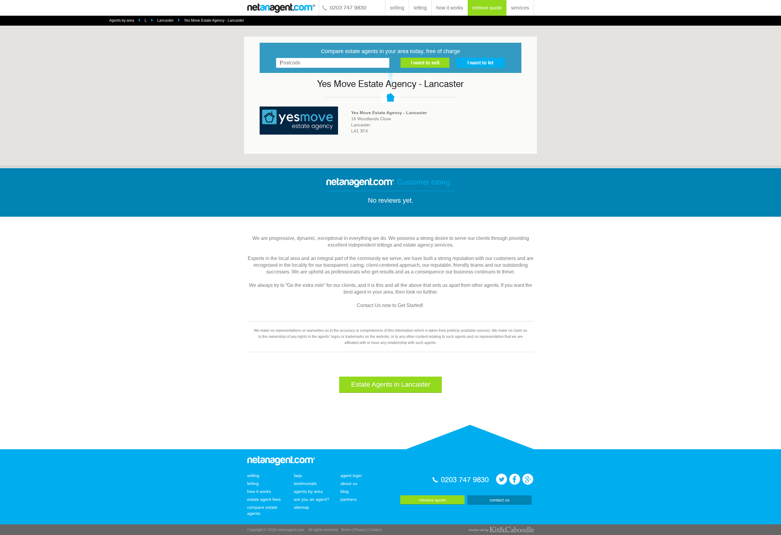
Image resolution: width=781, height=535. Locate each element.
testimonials (305, 483)
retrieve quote (487, 7)
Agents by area (121, 20)
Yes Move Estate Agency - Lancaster (214, 20)
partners (348, 499)
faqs (298, 475)
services (520, 7)
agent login (351, 475)
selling (397, 7)
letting (420, 7)
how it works (449, 7)
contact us (499, 499)
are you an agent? (311, 499)
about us (348, 483)
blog (344, 491)
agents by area (308, 491)
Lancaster (165, 20)
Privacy (360, 530)
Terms (346, 530)
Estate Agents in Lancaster (390, 384)
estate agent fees (264, 499)
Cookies (375, 530)
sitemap (301, 507)
